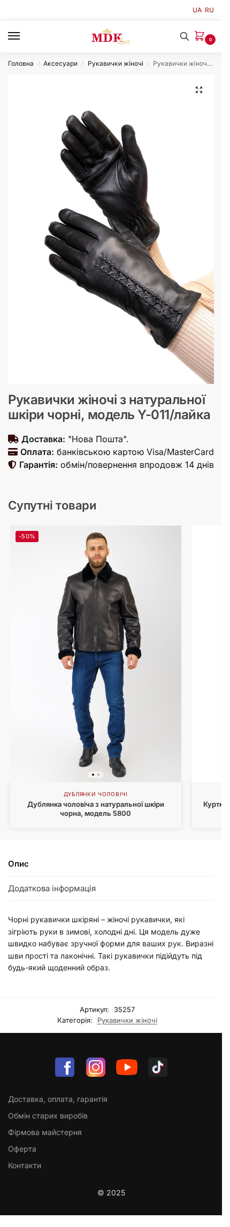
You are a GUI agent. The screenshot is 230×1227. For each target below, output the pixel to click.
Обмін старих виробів (48, 1115)
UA (197, 10)
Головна (21, 63)
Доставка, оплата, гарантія (58, 1098)
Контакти (24, 1165)
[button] (201, 36)
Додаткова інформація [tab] (52, 888)
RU (209, 10)
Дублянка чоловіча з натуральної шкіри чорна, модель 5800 (95, 808)
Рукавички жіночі (115, 63)
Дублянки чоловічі (96, 794)
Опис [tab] (18, 864)
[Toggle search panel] (184, 36)
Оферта (22, 1148)
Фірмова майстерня (45, 1132)
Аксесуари (60, 63)
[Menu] (24, 36)
